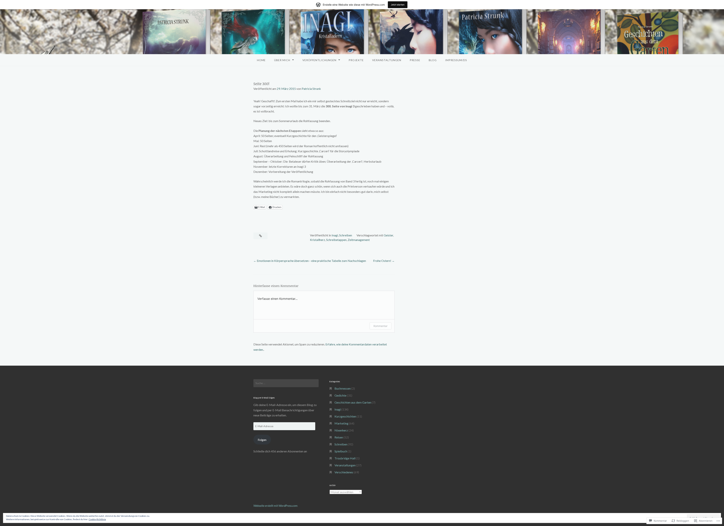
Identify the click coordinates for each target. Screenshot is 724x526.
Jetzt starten (397, 4)
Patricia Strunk (311, 88)
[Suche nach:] (286, 383)
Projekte (356, 60)
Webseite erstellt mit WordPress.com (275, 505)
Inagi (335, 235)
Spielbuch (340, 451)
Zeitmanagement (359, 239)
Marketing (341, 423)
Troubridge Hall (344, 458)
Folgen (262, 439)
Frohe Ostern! (382, 260)
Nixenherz (341, 430)
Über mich (282, 60)
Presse (415, 60)
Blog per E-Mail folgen (264, 397)
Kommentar (380, 326)
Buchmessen (342, 388)
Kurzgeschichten (345, 416)
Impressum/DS (456, 60)
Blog (433, 60)
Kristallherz (317, 239)
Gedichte (340, 395)
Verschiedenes (343, 472)
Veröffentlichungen (319, 60)
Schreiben (345, 235)
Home (261, 60)
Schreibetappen (336, 239)
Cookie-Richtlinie (97, 519)
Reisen (338, 437)
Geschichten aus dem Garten (352, 402)
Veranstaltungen (386, 60)
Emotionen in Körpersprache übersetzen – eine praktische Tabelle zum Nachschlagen (311, 260)
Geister (388, 235)
